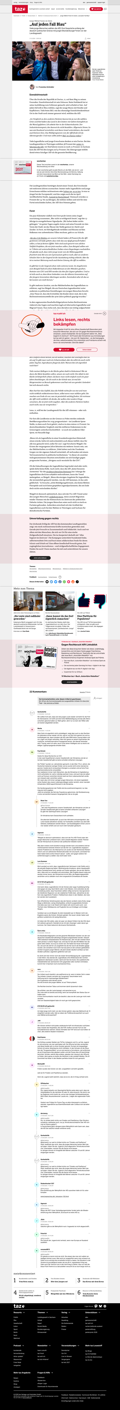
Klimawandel (42, 1332)
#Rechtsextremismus (44, 569)
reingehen (17, 1365)
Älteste (88, 692)
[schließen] (104, 313)
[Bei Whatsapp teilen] (64, 581)
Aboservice (41, 1380)
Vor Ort (64, 1353)
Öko (15, 1320)
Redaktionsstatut (75, 1395)
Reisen (16, 1378)
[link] (40, 9)
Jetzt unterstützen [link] (40, 558)
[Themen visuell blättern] (87, 9)
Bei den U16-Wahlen (38, 238)
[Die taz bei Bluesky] (100, 1307)
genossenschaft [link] (91, 2)
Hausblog (64, 1320)
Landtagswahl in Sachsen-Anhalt (47, 1318)
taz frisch (41, 1353)
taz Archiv (88, 1360)
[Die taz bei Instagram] (104, 1307)
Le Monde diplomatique (93, 1357)
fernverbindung (19, 1353)
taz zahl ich (89, 1323)
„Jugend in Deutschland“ (58, 197)
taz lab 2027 (65, 1362)
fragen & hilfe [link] (38, 2)
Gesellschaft (18, 1323)
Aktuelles (64, 1317)
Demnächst (65, 1350)
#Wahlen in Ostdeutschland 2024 (72, 569)
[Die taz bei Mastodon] (96, 1307)
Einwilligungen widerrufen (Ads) (72, 1401)
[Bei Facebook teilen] (60, 581)
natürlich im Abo (52, 176)
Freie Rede (17, 1362)
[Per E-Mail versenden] (47, 581)
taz (19, 1306)
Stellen (63, 1326)
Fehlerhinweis (53, 577)
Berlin (16, 1332)
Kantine (16, 1381)
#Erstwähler (33, 569)
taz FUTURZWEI (90, 1354)
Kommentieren (42, 577)
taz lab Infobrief (43, 1359)
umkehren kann (56, 497)
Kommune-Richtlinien (90, 1395)
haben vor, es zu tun (72, 191)
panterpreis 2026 (91, 1332)
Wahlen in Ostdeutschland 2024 (47, 15)
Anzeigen (17, 1387)
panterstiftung (90, 1329)
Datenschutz (73, 1398)
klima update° (18, 1356)
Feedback (41, 1377)
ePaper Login (42, 1383)
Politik (23, 15)
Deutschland (31, 15)
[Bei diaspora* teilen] (68, 581)
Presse (63, 1329)
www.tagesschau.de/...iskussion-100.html (55, 1196)
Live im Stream (66, 1356)
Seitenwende (95, 1398)
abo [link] (84, 2)
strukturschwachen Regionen (58, 471)
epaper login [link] (101, 2)
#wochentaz (33, 571)
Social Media (42, 1326)
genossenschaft (90, 1320)
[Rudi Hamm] (32, 1038)
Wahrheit (17, 1338)
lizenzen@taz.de (27, 1397)
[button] (105, 9)
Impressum (83, 1398)
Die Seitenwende (67, 1323)
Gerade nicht (98, 313)
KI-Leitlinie (101, 1395)
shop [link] (31, 2)
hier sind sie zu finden (51, 703)
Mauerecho (18, 1359)
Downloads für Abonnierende (48, 1386)
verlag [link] (15, 2)
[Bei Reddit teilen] (72, 581)
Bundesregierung (44, 1329)
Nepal (40, 1323)
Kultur (16, 1326)
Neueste (82, 692)
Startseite (17, 15)
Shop (15, 1384)
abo (86, 1317)
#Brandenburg (57, 569)
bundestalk (17, 1350)
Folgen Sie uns (89, 1306)
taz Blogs (88, 1351)
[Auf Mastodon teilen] (51, 581)
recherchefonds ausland (93, 1326)
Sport (16, 1329)
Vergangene (65, 1359)
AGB (89, 1398)
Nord (15, 1335)
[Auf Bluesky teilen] (55, 581)
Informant (65, 1398)
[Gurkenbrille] (32, 713)
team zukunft (42, 1350)
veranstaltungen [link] (23, 2)
